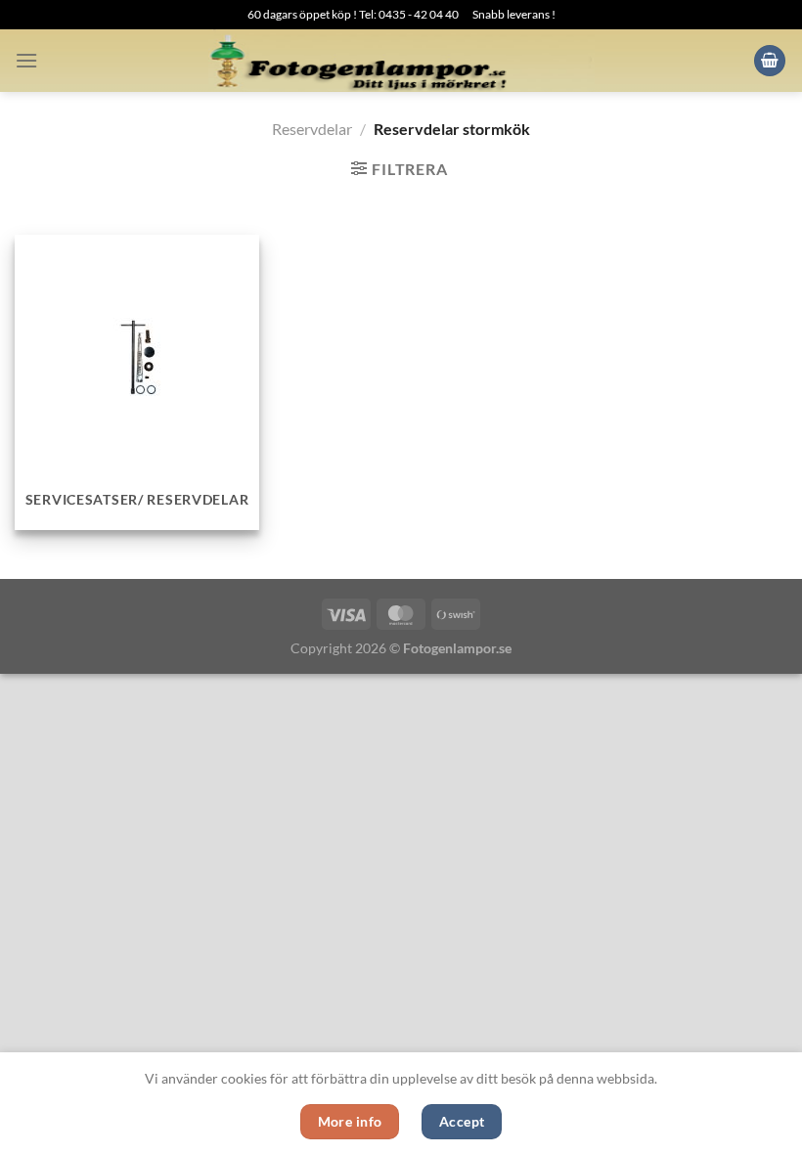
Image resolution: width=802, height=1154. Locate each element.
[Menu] (26, 60)
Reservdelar (312, 128)
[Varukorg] (769, 61)
